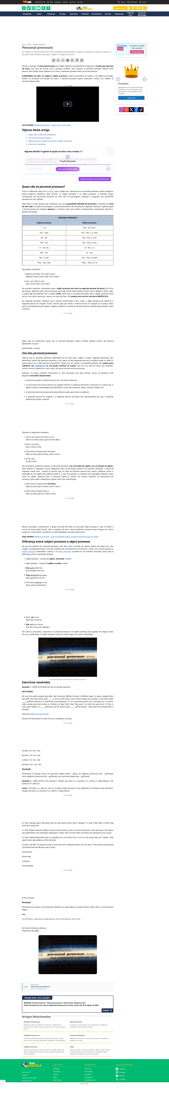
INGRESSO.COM (40, 2)
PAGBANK (58, 2)
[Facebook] (136, 109)
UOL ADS (80, 2)
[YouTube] (126, 109)
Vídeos (55, 1077)
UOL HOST (50, 2)
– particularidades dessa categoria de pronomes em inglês (66, 536)
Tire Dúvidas (88, 1071)
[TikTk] (141, 109)
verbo (27, 634)
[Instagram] (34, 8)
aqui (70, 85)
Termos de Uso (27, 1081)
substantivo (40, 366)
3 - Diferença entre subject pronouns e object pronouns (49, 141)
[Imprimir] (54, 60)
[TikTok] (29, 8)
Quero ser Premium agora (67, 169)
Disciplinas (56, 1071)
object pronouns (64, 551)
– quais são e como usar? (53, 125)
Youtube (122, 1076)
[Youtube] (38, 8)
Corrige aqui (88, 1077)
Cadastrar (56, 1069)
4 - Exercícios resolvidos (36, 144)
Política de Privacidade (29, 1078)
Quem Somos (26, 1072)
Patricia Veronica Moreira (40, 987)
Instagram (122, 1072)
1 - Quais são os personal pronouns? (41, 134)
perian (40, 714)
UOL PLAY (72, 2)
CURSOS (65, 2)
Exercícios (87, 1069)
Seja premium (120, 8)
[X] (43, 8)
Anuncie (24, 1075)
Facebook (122, 1069)
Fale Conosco (57, 1080)
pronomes (50, 191)
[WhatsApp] (24, 8)
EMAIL (144, 2)
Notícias (55, 1074)
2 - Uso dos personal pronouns (38, 138)
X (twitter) (122, 1079)
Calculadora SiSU (90, 1080)
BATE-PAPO (134, 2)
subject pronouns (29, 551)
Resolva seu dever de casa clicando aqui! (95, 179)
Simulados (87, 1074)
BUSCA (123, 2)
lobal (46, 714)
